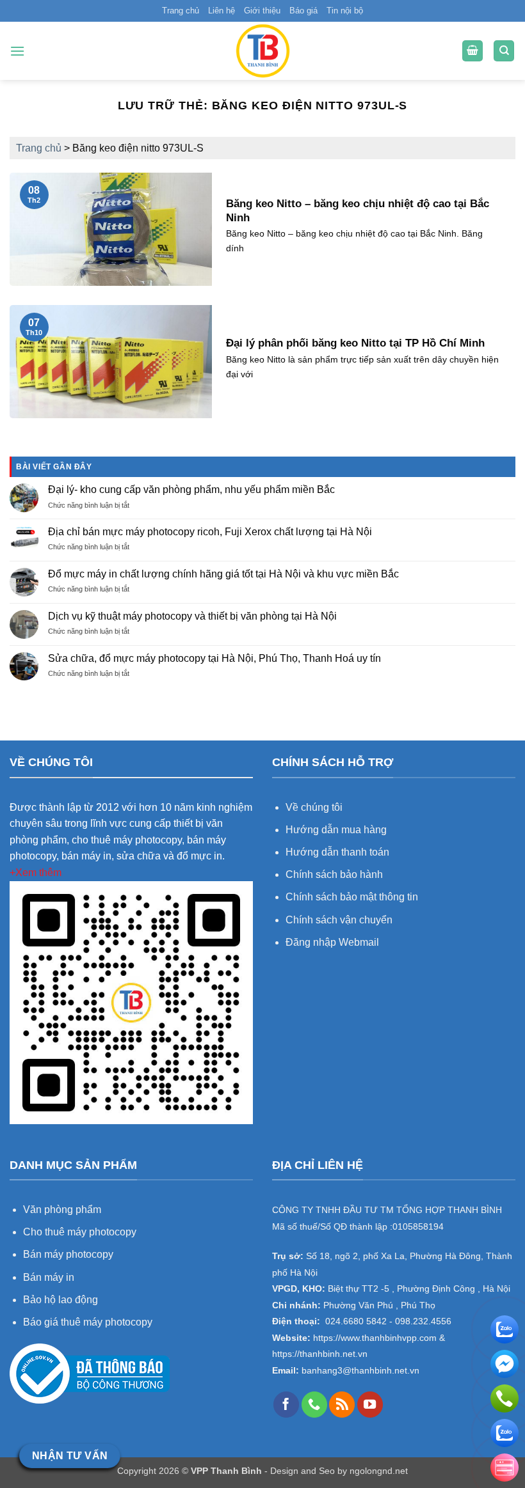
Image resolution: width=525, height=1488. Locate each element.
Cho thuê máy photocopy (79, 1231)
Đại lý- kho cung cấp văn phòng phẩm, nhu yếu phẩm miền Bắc (191, 489)
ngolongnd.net (379, 1471)
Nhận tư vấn (70, 1455)
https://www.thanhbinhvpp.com (374, 1338)
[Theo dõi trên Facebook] (286, 1404)
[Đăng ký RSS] (342, 1404)
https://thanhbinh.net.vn (320, 1354)
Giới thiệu (262, 10)
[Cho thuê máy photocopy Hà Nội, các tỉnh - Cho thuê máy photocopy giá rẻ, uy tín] (262, 51)
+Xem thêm (35, 872)
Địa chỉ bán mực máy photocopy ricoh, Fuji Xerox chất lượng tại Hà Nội (210, 531)
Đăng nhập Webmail (332, 942)
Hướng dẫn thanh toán (337, 852)
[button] (17, 51)
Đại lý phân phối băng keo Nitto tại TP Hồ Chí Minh (355, 343)
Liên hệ (221, 10)
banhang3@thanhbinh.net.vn (359, 1370)
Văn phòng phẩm (62, 1209)
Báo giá (303, 10)
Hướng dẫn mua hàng (337, 829)
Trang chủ (180, 10)
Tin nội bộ (345, 10)
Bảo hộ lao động (60, 1299)
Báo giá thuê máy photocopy (87, 1322)
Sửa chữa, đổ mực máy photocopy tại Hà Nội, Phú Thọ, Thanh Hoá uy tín (214, 658)
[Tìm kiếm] (504, 50)
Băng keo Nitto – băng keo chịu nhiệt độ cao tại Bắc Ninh (357, 211)
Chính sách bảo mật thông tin (352, 896)
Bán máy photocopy (68, 1254)
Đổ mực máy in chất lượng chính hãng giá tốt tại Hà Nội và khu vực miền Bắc (223, 573)
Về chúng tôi (314, 807)
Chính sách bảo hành (334, 874)
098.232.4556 (423, 1321)
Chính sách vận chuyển (339, 919)
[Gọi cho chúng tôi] (314, 1404)
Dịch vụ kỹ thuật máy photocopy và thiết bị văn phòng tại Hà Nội (192, 616)
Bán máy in (48, 1277)
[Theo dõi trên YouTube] (370, 1404)
